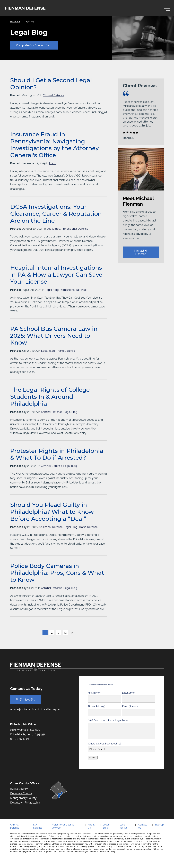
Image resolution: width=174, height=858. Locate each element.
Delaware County (21, 793)
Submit (92, 757)
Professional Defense (75, 228)
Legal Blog (53, 228)
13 (65, 632)
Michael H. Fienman (140, 252)
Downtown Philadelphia (25, 802)
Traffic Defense (65, 350)
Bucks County (19, 788)
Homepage (15, 21)
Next (72, 632)
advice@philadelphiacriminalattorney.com (36, 709)
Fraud (52, 163)
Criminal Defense (53, 95)
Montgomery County (23, 798)
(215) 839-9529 (25, 699)
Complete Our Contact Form (34, 45)
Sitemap (159, 824)
